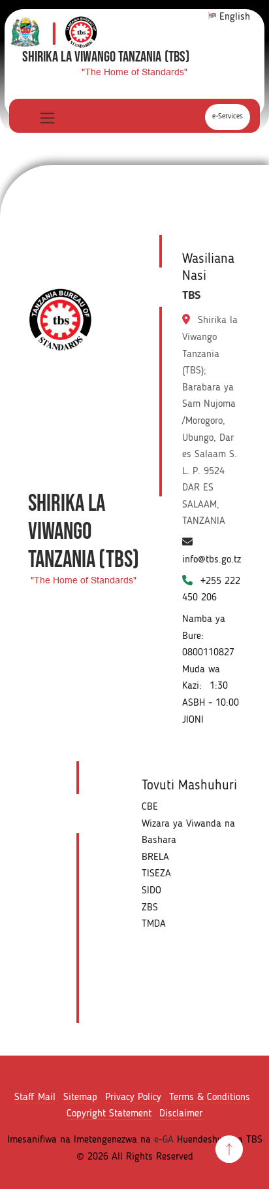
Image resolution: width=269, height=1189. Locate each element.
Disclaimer (180, 1114)
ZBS (150, 908)
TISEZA (156, 874)
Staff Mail (34, 1097)
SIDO (151, 891)
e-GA (164, 1140)
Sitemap (80, 1097)
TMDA (154, 924)
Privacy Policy (133, 1097)
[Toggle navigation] (46, 117)
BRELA (155, 857)
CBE (150, 807)
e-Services (227, 116)
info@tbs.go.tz (211, 560)
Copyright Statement (109, 1114)
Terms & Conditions (209, 1097)
